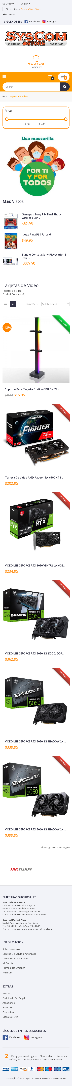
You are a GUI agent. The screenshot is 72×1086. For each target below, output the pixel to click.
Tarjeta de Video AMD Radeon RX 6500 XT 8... (34, 477)
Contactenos (9, 1012)
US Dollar (7, 3)
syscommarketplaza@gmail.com (37, 929)
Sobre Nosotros (11, 949)
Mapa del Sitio (10, 1016)
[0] (50, 77)
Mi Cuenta (8, 963)
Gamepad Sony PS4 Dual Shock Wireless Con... (41, 216)
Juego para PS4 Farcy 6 (36, 234)
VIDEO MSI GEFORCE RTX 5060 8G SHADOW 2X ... (35, 829)
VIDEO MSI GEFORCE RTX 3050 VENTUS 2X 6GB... (35, 565)
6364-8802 (35, 926)
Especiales (8, 1007)
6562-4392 (35, 911)
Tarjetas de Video (18, 96)
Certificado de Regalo (14, 998)
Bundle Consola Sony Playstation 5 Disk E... (44, 256)
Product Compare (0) (14, 294)
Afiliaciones (9, 1002)
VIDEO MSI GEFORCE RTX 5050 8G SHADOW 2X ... (35, 741)
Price (8, 111)
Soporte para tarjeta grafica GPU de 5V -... (33, 389)
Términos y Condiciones (16, 958)
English (25, 3)
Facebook (34, 21)
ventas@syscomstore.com (34, 914)
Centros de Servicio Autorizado (20, 953)
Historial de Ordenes (14, 967)
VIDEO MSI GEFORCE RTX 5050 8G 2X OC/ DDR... (34, 653)
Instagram (52, 21)
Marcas (7, 993)
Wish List (7, 972)
